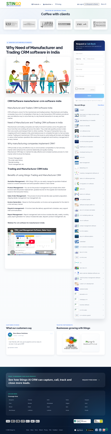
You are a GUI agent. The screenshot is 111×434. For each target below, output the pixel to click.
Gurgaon (87, 400)
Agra (67, 406)
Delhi (48, 400)
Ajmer (86, 406)
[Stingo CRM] (13, 4)
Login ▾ (81, 4)
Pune (10, 403)
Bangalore (11, 400)
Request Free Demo (89, 380)
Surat (86, 403)
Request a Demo (92, 4)
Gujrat (29, 406)
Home (27, 430)
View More (101, 105)
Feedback (55, 430)
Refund (41, 430)
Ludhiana (30, 410)
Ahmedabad (50, 403)
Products (37, 4)
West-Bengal (12, 410)
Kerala (67, 410)
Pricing (58, 4)
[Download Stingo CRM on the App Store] (79, 430)
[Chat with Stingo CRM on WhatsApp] (106, 429)
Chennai (30, 400)
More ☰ (103, 4)
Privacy (46, 430)
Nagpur (67, 403)
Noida (67, 400)
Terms (36, 430)
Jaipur (48, 406)
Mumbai (30, 403)
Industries (48, 4)
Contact (61, 430)
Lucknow (49, 410)
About (31, 430)
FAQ (50, 430)
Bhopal (10, 406)
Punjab (86, 410)
